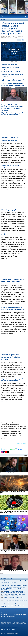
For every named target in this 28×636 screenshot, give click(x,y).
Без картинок (4, 614)
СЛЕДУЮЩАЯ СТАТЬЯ (21, 443)
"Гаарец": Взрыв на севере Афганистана (13, 402)
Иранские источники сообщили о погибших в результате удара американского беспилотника (14, 601)
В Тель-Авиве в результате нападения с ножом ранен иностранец (12, 598)
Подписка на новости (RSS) (20, 612)
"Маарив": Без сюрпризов (9, 140)
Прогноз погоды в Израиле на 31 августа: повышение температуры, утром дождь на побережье (13, 588)
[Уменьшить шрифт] (18, 40)
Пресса (3, 20)
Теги (2, 612)
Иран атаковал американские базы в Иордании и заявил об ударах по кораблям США (13, 592)
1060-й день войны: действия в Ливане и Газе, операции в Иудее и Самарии (14, 581)
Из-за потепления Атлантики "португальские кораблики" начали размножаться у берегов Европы (14, 584)
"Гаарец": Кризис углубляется (10, 210)
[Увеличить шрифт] (20, 40)
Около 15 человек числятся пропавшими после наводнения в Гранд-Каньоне (13, 595)
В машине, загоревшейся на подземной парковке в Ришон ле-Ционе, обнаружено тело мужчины (13, 605)
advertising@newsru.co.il (11, 616)
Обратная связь (8, 612)
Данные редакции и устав (20, 614)
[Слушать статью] (24, 40)
